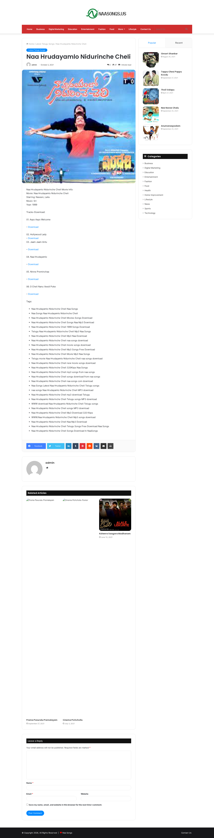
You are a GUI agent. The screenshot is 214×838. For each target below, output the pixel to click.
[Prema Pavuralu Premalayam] (42, 608)
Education (72, 29)
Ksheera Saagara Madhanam (115, 533)
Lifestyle (132, 29)
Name (29, 783)
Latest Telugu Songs (45, 44)
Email (29, 794)
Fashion (102, 29)
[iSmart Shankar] (151, 60)
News (147, 204)
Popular (152, 42)
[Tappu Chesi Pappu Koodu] (151, 78)
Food (112, 29)
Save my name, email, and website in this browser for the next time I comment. (65, 805)
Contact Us (145, 29)
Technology (150, 213)
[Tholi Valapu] (151, 96)
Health (148, 190)
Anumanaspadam (170, 125)
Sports (148, 208)
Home (29, 29)
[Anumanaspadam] (151, 132)
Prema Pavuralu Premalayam (41, 720)
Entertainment (87, 29)
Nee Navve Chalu (170, 107)
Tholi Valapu (167, 89)
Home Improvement (154, 195)
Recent (179, 42)
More (120, 29)
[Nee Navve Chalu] (151, 114)
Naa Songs (67, 833)
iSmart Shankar (169, 53)
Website (84, 794)
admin (34, 65)
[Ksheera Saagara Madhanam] (115, 515)
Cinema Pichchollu (73, 720)
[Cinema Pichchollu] (79, 608)
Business (40, 29)
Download (33, 227)
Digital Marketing (56, 29)
